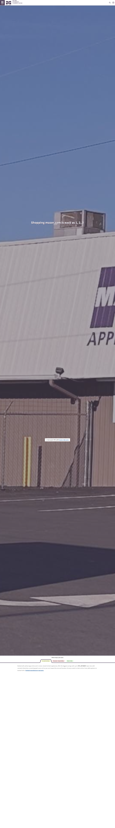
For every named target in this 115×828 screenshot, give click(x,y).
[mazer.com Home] (8, 3)
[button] (110, 2)
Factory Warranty (64, 440)
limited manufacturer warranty (35, 670)
